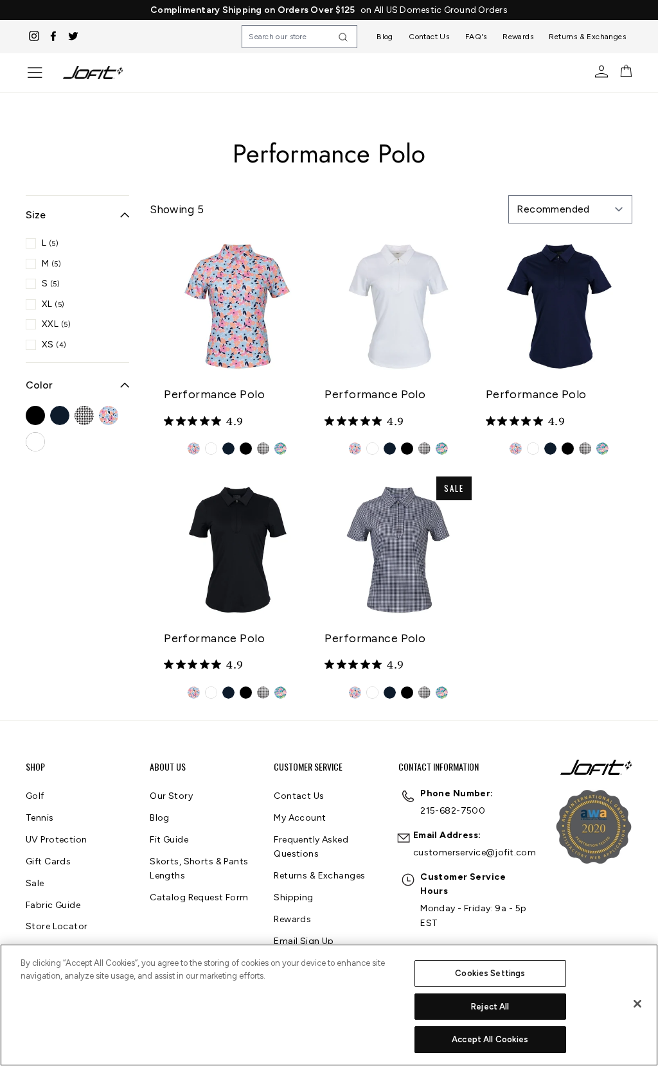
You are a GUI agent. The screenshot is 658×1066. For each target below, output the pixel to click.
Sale (35, 883)
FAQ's (476, 36)
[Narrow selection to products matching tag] (35, 415)
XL (53, 304)
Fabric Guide (53, 905)
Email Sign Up (304, 941)
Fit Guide (169, 839)
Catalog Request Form (199, 897)
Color (39, 385)
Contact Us (429, 36)
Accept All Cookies (490, 1039)
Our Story (171, 796)
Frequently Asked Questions (311, 846)
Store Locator (57, 926)
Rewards (517, 36)
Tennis (40, 817)
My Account (300, 817)
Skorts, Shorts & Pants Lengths (199, 868)
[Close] (637, 1004)
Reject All (490, 1006)
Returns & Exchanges (587, 36)
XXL (56, 324)
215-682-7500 (452, 810)
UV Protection (56, 839)
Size (36, 215)
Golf (35, 796)
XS (54, 344)
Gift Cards (48, 861)
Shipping (293, 897)
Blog (385, 36)
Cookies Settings (490, 973)
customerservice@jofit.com (475, 852)
